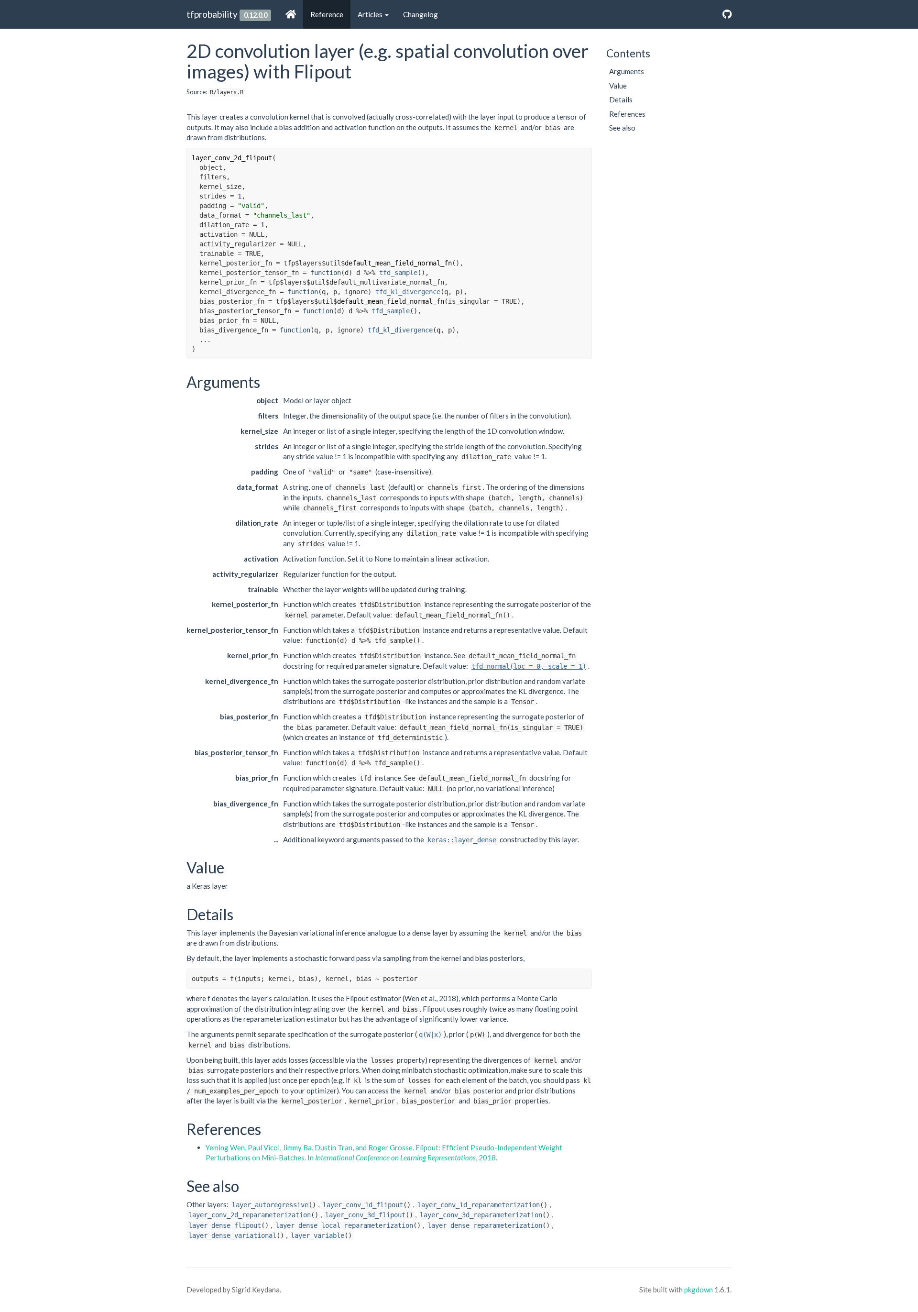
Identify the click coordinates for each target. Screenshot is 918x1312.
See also (622, 127)
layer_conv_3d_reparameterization (481, 1215)
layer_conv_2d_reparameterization (249, 1215)
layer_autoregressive (270, 1205)
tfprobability (212, 14)
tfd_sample (398, 272)
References (627, 114)
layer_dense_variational (232, 1235)
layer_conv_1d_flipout (363, 1205)
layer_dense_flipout (224, 1225)
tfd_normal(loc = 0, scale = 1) (528, 666)
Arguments (626, 71)
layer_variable (317, 1235)
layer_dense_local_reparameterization (344, 1225)
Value (618, 85)
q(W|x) (430, 1034)
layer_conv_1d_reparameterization (478, 1205)
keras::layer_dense (461, 840)
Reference (326, 14)
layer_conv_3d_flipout (365, 1215)
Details (621, 99)
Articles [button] (371, 14)
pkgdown (698, 1289)
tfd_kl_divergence (407, 292)
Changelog (420, 14)
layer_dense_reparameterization (484, 1225)
